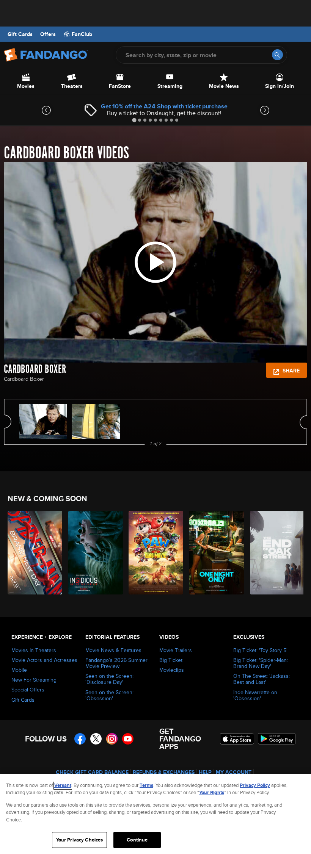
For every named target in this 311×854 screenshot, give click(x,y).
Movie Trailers (175, 650)
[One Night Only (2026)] (215, 552)
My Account (233, 772)
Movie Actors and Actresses (44, 660)
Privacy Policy (255, 785)
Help (205, 772)
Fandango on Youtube (128, 739)
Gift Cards (20, 34)
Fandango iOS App (237, 739)
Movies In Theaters (33, 650)
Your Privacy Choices (79, 839)
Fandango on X (96, 739)
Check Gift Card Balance (92, 772)
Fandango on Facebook (80, 739)
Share (290, 370)
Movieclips (171, 670)
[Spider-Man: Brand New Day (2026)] (34, 552)
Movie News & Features (113, 650)
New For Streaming (34, 680)
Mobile (19, 670)
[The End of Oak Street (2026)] (276, 552)
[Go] (277, 54)
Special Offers (27, 689)
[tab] (134, 120)
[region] (155, 814)
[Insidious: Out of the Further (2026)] (94, 552)
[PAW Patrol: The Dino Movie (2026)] (155, 552)
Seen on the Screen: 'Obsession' (109, 695)
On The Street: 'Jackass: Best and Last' (261, 679)
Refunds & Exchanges (164, 772)
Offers (48, 34)
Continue (137, 839)
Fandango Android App (277, 739)
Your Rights (211, 792)
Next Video (303, 422)
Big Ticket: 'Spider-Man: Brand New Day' (260, 663)
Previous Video (7, 422)
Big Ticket (170, 660)
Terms (146, 785)
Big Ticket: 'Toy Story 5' (260, 650)
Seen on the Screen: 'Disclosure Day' (109, 679)
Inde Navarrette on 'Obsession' (255, 695)
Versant (62, 785)
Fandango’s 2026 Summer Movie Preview (116, 663)
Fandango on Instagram (112, 739)
